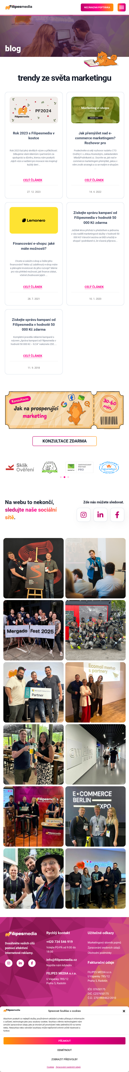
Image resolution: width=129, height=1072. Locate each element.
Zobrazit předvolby (64, 1059)
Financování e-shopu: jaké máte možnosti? (34, 246)
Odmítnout (64, 1050)
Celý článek (32, 180)
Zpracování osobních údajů (68, 1067)
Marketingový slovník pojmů (104, 942)
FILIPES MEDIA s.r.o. (61, 973)
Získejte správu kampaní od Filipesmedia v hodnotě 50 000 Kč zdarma (95, 218)
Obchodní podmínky (100, 952)
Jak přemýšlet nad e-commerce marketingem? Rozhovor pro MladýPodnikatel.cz (95, 140)
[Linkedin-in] (100, 515)
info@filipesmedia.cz (61, 960)
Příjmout (64, 1040)
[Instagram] (83, 515)
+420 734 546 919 (59, 942)
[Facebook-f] (117, 515)
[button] (124, 1011)
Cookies (50, 1067)
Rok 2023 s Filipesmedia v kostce (34, 135)
